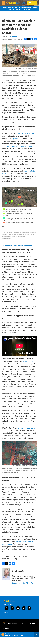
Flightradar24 (16, 139)
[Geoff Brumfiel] (6, 574)
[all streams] (36, 634)
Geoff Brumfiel (12, 37)
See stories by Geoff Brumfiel (22, 583)
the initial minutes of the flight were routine (18, 146)
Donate (33, 3)
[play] (3, 635)
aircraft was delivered (25, 134)
